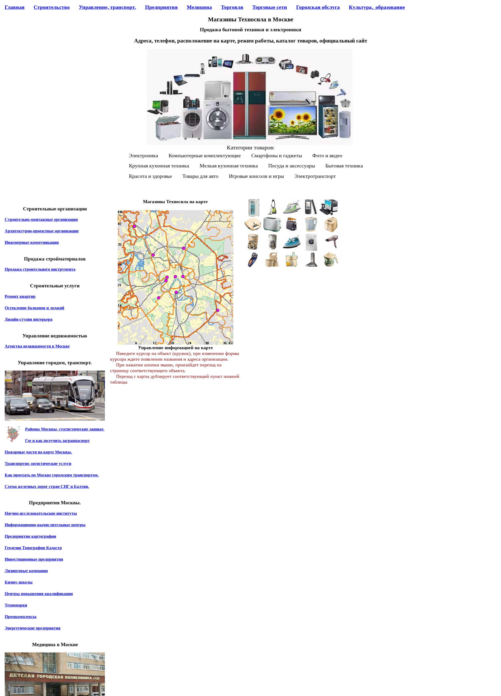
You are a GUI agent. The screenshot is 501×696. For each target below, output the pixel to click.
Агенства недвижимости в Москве (37, 346)
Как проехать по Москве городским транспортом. (52, 475)
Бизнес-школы (19, 582)
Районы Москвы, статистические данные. (64, 429)
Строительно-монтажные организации (41, 219)
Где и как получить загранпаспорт (57, 440)
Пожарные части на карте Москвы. (38, 452)
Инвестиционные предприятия (34, 559)
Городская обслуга (318, 7)
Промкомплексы (21, 616)
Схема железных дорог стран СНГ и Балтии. (47, 486)
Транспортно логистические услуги (38, 463)
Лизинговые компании (26, 570)
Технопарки (16, 605)
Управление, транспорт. (107, 7)
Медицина (199, 7)
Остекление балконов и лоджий (34, 308)
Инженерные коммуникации (32, 242)
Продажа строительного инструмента (40, 269)
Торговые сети (269, 7)
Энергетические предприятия (33, 628)
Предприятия (161, 7)
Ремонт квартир (20, 296)
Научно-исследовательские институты (41, 513)
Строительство (52, 7)
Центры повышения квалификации (39, 593)
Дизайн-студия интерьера (28, 319)
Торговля (232, 7)
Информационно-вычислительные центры (45, 525)
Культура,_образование (377, 7)
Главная (15, 7)
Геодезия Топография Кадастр (33, 548)
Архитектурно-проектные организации (42, 231)
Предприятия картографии (30, 536)
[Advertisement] (291, 314)
